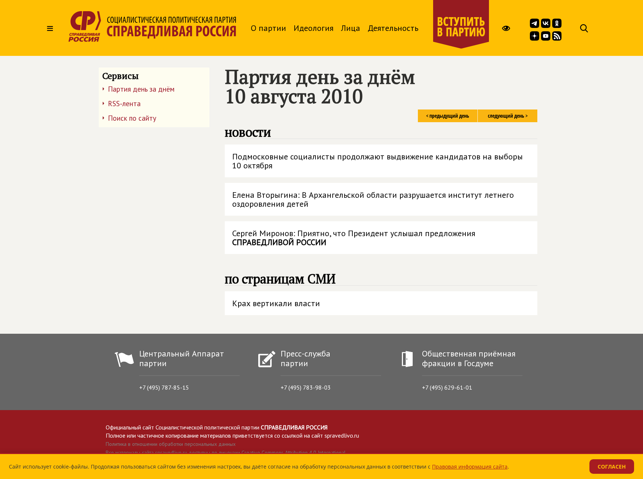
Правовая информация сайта (470, 466)
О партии (268, 28)
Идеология (313, 28)
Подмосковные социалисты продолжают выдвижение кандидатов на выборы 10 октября (377, 161)
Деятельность (393, 28)
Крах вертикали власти (276, 303)
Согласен (612, 466)
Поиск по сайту (132, 118)
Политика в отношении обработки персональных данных (171, 444)
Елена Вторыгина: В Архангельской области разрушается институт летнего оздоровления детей (373, 199)
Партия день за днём (141, 89)
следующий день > (508, 115)
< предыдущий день (447, 115)
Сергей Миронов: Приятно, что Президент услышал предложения (353, 237)
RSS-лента (124, 103)
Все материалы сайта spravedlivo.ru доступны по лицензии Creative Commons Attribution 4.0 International (226, 452)
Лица (350, 28)
